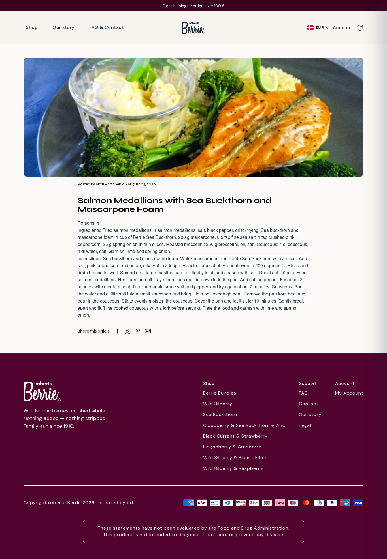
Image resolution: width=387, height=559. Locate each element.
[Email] (148, 331)
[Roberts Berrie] (42, 391)
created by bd (116, 503)
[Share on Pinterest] (138, 331)
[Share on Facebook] (117, 331)
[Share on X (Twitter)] (127, 331)
